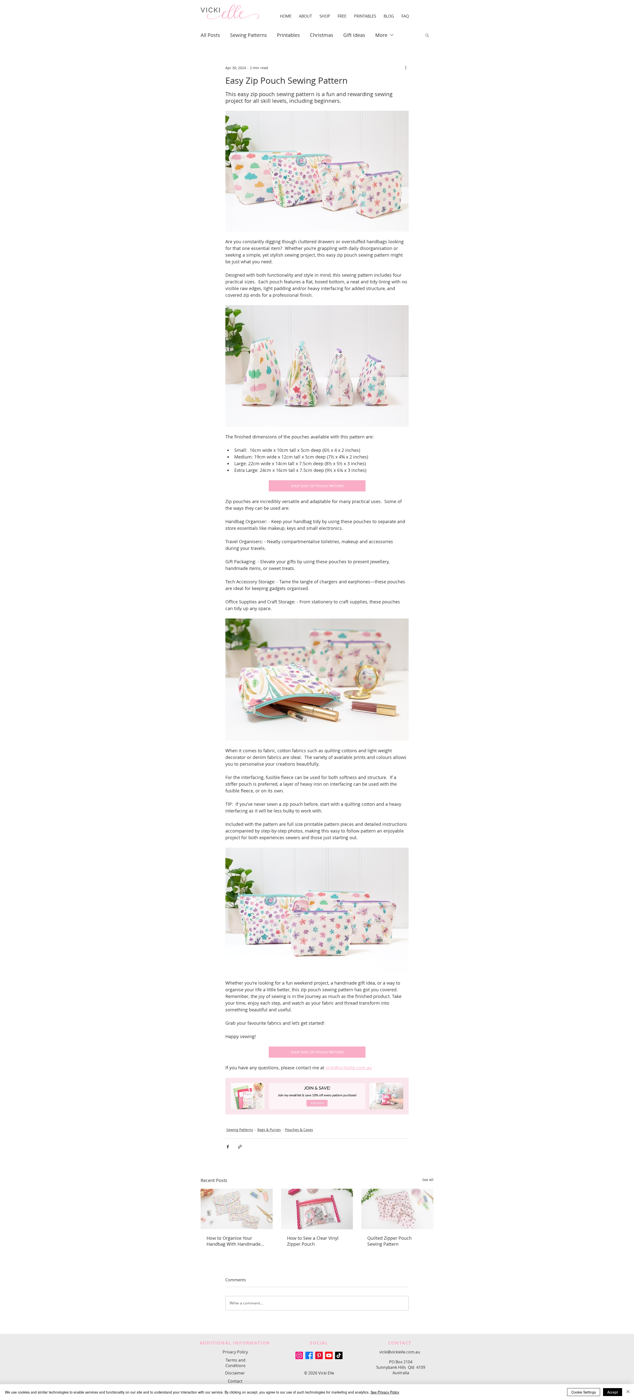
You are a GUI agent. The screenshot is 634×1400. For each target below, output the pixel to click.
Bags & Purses (269, 1129)
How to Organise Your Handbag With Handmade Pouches (234, 1241)
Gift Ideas (354, 35)
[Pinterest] (319, 1355)
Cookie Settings (583, 1392)
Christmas (321, 35)
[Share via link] (240, 1146)
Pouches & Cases (299, 1129)
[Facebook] (309, 1355)
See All (427, 1179)
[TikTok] (339, 1355)
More (381, 35)
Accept (612, 1392)
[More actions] (406, 68)
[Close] (628, 1392)
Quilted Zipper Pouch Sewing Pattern (389, 1241)
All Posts (210, 35)
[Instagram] (299, 1355)
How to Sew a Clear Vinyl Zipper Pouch (313, 1241)
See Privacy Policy (384, 1392)
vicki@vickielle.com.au (399, 1352)
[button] (305, 16)
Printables (288, 35)
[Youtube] (329, 1355)
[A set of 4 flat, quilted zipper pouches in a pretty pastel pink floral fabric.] (397, 1209)
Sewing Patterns (248, 35)
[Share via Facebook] (227, 1146)
